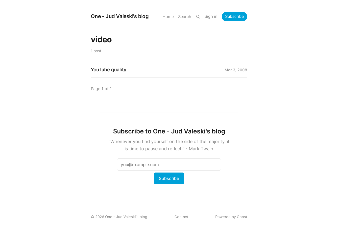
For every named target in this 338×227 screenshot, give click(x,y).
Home (168, 16)
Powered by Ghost (231, 217)
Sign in (211, 16)
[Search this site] (198, 16)
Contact (181, 217)
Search (184, 16)
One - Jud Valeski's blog (120, 16)
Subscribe (234, 16)
